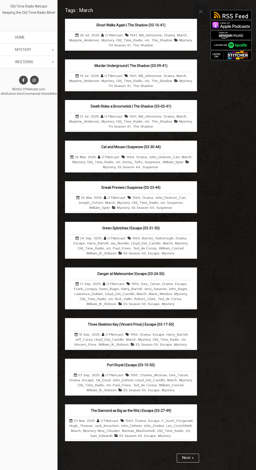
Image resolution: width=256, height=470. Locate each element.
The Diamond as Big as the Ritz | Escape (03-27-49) (131, 411)
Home (20, 37)
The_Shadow (161, 40)
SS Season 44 (129, 167)
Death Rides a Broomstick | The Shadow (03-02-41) (131, 106)
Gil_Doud (103, 380)
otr (147, 40)
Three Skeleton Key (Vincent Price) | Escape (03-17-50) (131, 324)
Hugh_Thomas (81, 425)
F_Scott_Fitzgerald (177, 420)
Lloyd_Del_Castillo (146, 243)
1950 (136, 238)
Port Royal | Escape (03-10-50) (131, 365)
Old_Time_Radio (129, 40)
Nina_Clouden (109, 430)
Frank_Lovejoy (85, 289)
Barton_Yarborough (158, 238)
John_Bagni (178, 289)
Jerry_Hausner (155, 289)
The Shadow (143, 45)
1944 (130, 157)
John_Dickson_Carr (164, 157)
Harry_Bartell (97, 243)
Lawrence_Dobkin (88, 294)
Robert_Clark (145, 299)
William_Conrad (171, 248)
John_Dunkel (154, 425)
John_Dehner (123, 380)
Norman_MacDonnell (138, 430)
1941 (133, 35)
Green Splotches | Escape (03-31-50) (131, 228)
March (182, 35)
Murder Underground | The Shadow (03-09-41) (131, 66)
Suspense (152, 162)
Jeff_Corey (83, 339)
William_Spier (173, 162)
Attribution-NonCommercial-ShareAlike (29, 94)
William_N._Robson (101, 253)
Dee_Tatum (150, 284)
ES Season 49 (131, 435)
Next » (188, 458)
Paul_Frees (122, 248)
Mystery (23, 50)
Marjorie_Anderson (84, 40)
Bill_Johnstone (150, 35)
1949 (129, 420)
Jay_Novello (119, 243)
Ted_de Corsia (144, 248)
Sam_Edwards (101, 435)
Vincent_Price (85, 344)
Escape (79, 243)
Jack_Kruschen (107, 425)
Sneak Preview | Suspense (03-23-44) (130, 187)
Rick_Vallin (123, 299)
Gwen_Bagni (109, 289)
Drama (169, 35)
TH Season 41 (119, 45)
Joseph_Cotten (90, 202)
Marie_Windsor (160, 294)
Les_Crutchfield (179, 425)
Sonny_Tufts (132, 162)
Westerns (24, 62)
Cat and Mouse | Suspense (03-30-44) (131, 147)
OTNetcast (114, 35)
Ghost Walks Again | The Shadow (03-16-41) (131, 25)
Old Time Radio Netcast (28, 6)
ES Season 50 (135, 253)
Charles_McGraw (153, 375)
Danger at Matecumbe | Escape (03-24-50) (131, 274)
